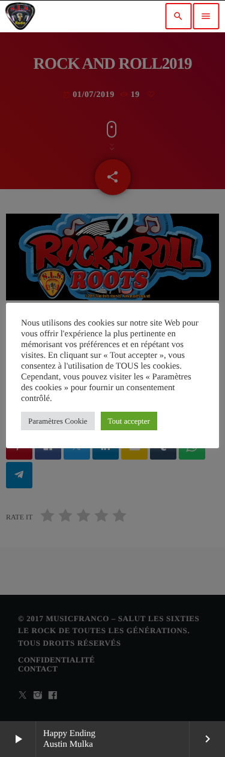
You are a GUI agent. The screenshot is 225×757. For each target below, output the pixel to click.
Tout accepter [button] (129, 420)
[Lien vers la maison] (20, 16)
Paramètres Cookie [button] (58, 420)
